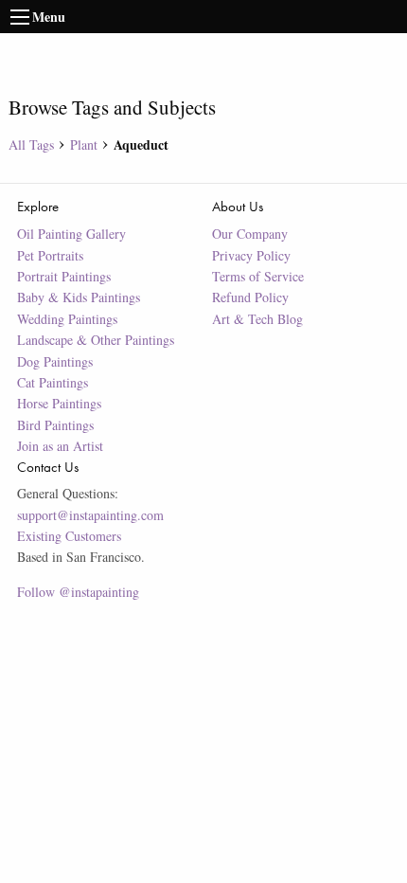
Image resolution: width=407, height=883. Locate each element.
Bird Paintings (55, 425)
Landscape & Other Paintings (95, 340)
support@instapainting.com (90, 515)
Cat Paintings (52, 382)
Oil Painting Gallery (71, 234)
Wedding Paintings (67, 319)
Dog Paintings (55, 361)
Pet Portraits (50, 255)
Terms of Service (258, 276)
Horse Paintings (59, 403)
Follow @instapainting (78, 592)
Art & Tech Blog (257, 319)
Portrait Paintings (64, 276)
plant (83, 144)
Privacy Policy (251, 255)
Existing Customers (69, 536)
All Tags (31, 144)
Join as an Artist (60, 446)
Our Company (250, 234)
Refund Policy (250, 297)
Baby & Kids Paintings (78, 297)
